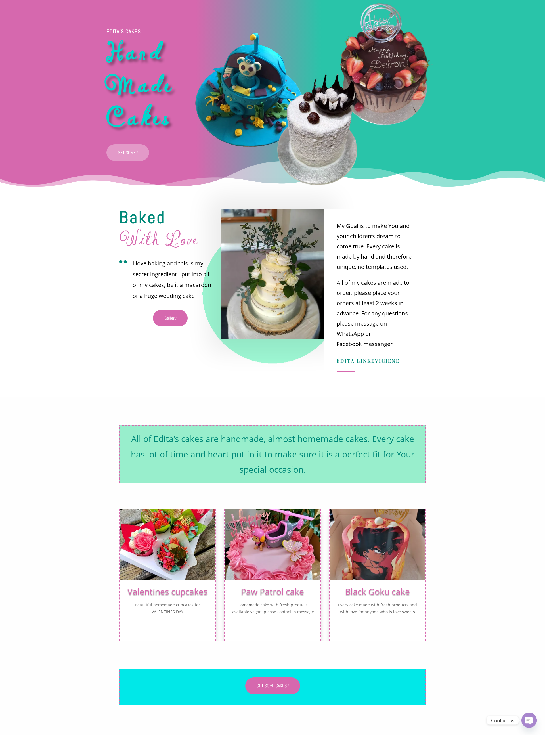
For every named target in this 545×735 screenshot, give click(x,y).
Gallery (170, 318)
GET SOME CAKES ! (273, 686)
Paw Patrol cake (272, 591)
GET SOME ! (128, 153)
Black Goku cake (377, 591)
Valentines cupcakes (167, 591)
